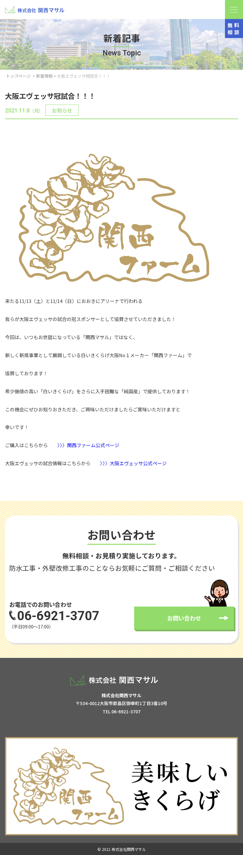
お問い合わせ (184, 618)
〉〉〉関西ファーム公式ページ (88, 445)
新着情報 (44, 76)
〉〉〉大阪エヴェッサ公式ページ (133, 463)
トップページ (18, 76)
